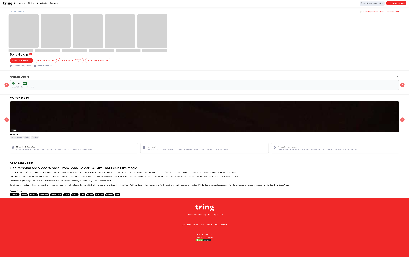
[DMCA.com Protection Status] (203, 240)
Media (195, 224)
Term (201, 224)
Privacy (209, 224)
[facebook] (201, 219)
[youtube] (208, 219)
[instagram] (197, 219)
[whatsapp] (211, 219)
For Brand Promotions (21, 60)
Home (13, 11)
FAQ (216, 224)
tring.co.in (208, 234)
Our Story (186, 224)
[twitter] (204, 219)
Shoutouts (42, 3)
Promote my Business (396, 3)
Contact (223, 224)
